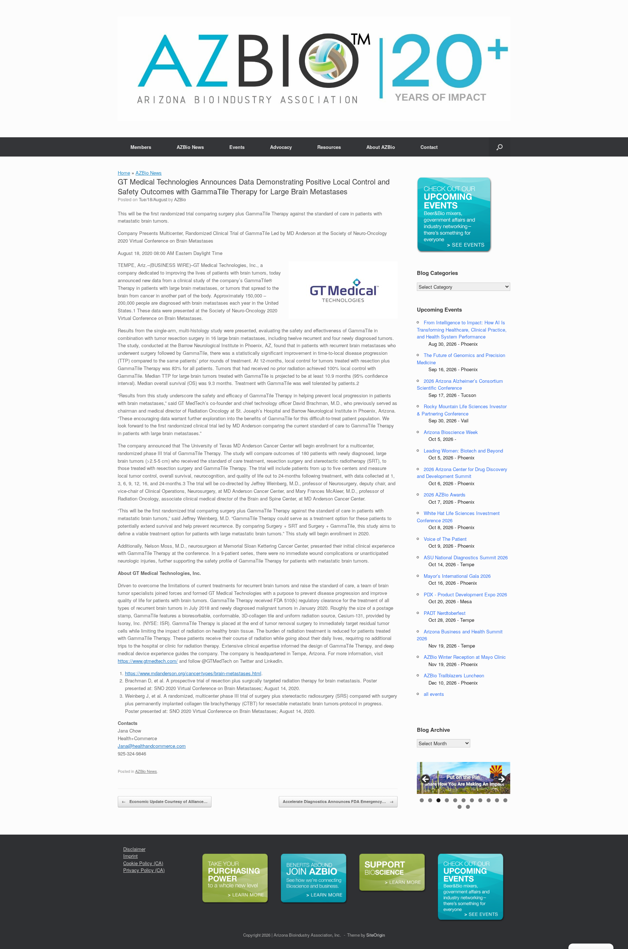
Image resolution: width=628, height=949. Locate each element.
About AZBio (380, 146)
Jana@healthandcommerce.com (152, 745)
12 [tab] (460, 807)
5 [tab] (455, 800)
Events (237, 146)
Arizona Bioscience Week (451, 432)
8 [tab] (480, 800)
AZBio (180, 199)
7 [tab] (472, 800)
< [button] (425, 779)
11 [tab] (505, 800)
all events (434, 693)
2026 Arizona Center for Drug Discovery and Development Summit (462, 473)
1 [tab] (422, 800)
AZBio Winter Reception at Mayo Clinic (465, 656)
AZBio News (190, 146)
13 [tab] (468, 807)
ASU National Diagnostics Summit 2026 (466, 557)
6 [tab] (464, 800)
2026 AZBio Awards (445, 494)
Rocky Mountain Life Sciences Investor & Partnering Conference (462, 410)
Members (140, 146)
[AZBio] (314, 68)
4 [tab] (447, 800)
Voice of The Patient (445, 538)
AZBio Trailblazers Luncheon (454, 675)
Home (124, 172)
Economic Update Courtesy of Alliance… (165, 801)
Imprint (130, 855)
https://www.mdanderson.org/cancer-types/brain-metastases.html (193, 673)
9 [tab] (489, 800)
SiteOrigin (375, 935)
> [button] (501, 779)
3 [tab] (438, 800)
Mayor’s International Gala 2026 (457, 575)
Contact (429, 146)
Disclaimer (134, 848)
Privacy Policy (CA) (144, 870)
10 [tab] (497, 800)
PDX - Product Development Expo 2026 (465, 594)
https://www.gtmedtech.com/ (148, 660)
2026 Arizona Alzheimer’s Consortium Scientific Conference (460, 384)
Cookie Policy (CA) (143, 863)
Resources (329, 146)
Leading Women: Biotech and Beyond (463, 450)
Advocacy (281, 146)
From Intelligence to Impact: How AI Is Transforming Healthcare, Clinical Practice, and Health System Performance (462, 329)
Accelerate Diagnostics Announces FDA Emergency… (338, 801)
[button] (499, 147)
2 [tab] (430, 800)
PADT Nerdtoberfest (445, 612)
